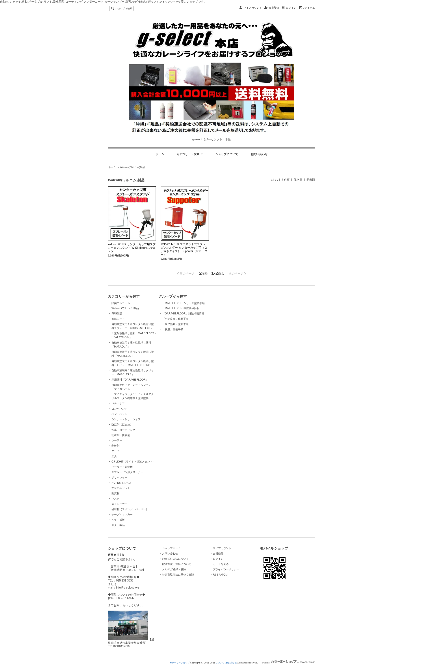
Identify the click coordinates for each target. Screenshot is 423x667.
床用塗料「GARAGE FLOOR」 (129, 379)
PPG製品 (116, 313)
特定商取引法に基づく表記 (178, 574)
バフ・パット (119, 414)
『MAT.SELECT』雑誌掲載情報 (180, 308)
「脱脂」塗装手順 (172, 329)
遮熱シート (118, 318)
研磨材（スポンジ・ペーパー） (129, 509)
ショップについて (226, 154)
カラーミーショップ (179, 662)
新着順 (310, 179)
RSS (215, 574)
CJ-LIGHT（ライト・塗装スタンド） (133, 461)
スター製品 (118, 525)
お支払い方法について (175, 558)
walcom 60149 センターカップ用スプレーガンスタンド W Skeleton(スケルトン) (132, 248)
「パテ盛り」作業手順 (175, 318)
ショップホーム (171, 548)
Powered (265, 662)
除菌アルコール (120, 303)
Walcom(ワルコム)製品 (132, 167)
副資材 (115, 493)
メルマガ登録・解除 (174, 569)
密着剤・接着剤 (120, 435)
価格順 (298, 179)
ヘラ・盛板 (118, 519)
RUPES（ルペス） (122, 482)
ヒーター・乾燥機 (122, 466)
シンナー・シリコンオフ (126, 419)
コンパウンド (119, 408)
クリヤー (116, 451)
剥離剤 (115, 445)
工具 (114, 456)
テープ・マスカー (122, 514)
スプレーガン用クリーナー (127, 472)
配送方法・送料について (176, 564)
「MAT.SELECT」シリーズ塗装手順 (183, 303)
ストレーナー (119, 503)
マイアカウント (252, 7)
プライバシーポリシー (226, 569)
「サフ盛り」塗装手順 (175, 324)
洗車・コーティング (123, 429)
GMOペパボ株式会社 (226, 662)
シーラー (116, 440)
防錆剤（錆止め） (122, 424)
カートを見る (221, 564)
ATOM (224, 574)
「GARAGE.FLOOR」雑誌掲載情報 (183, 313)
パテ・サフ (118, 403)
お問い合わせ (259, 154)
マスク (115, 498)
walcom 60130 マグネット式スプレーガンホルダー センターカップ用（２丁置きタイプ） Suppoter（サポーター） (184, 249)
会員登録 (274, 7)
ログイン (291, 7)
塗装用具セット (120, 488)
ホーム (160, 154)
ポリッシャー (119, 477)
